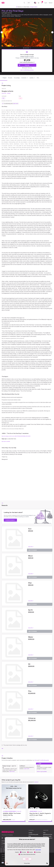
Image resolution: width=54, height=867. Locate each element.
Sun (29, 529)
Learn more (12, 771)
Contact (30, 832)
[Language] (35, 3)
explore (36, 782)
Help (36, 760)
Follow (27, 65)
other (20, 98)
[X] (4, 838)
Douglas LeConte (7, 12)
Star (30, 583)
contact (8, 93)
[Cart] (38, 3)
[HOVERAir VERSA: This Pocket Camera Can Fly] (14, 796)
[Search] (24, 2)
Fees (44, 832)
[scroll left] (2, 32)
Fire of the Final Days (12, 10)
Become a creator (47, 836)
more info (4, 93)
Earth (30, 610)
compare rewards (10, 520)
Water (30, 637)
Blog (30, 836)
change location (33, 6)
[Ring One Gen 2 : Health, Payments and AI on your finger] (40, 796)
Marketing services (47, 834)
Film (3, 98)
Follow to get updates (42, 771)
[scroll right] (52, 32)
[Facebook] (2, 838)
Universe (31, 718)
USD (29, 2)
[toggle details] (25, 821)
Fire (29, 691)
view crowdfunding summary (27, 70)
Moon (30, 556)
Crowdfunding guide (44, 760)
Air (29, 664)
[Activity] (41, 3)
